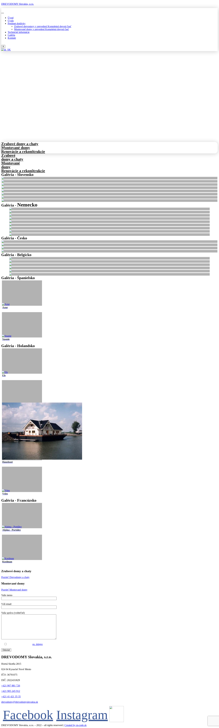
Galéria (11, 35)
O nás (11, 20)
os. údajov (37, 644)
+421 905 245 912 (10, 691)
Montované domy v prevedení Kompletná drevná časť (41, 29)
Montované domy (15, 148)
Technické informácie (18, 32)
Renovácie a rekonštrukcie (23, 151)
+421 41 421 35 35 (11, 696)
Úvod (10, 17)
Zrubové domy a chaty (12, 157)
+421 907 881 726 (10, 685)
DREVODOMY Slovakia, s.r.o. (17, 4)
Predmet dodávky (16, 23)
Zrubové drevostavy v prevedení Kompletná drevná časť (42, 26)
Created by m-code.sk (75, 725)
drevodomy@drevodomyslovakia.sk (19, 702)
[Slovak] (6, 49)
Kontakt (12, 38)
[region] (109, 106)
